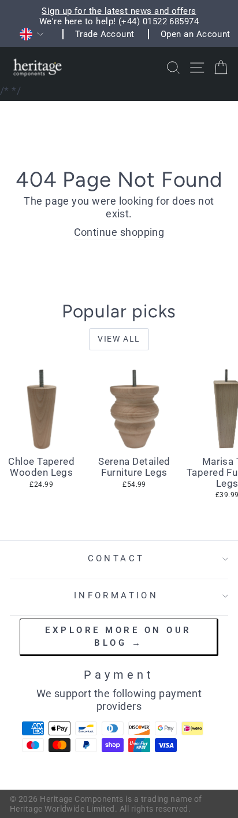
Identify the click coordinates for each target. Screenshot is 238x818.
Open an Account (195, 34)
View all (119, 338)
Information (116, 595)
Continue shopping (119, 232)
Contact (116, 558)
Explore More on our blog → (118, 636)
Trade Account (105, 34)
